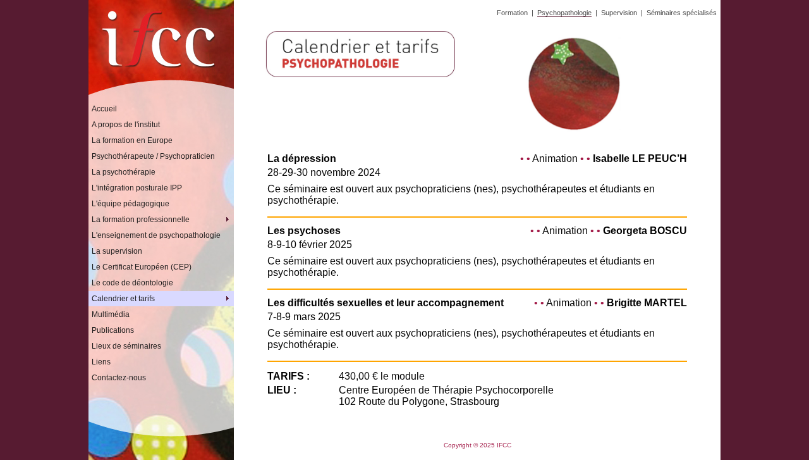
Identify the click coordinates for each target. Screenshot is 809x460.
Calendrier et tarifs (163, 298)
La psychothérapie (123, 172)
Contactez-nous (119, 377)
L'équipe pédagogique (130, 203)
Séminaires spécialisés (682, 12)
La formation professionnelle (163, 219)
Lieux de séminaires (126, 346)
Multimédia (111, 314)
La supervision (117, 251)
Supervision (619, 12)
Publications (113, 330)
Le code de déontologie (132, 282)
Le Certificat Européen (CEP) (142, 267)
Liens (101, 361)
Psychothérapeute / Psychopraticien (153, 156)
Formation (512, 12)
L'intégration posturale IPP (137, 187)
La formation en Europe (132, 140)
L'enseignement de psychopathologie (156, 235)
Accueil (104, 108)
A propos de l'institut (126, 124)
